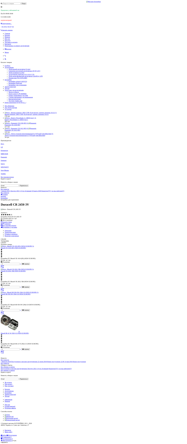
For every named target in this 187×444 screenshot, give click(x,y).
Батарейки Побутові (15, 83)
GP (2, 147)
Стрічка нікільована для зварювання (21, 97)
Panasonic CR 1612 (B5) (12, 130)
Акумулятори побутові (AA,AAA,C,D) (21, 74)
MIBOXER (4, 154)
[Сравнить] (2, 266)
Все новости (5, 189)
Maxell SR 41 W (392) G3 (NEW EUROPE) (15, 333)
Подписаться (24, 185)
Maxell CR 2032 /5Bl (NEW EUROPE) (13, 271)
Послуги (7, 40)
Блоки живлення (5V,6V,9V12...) (15, 102)
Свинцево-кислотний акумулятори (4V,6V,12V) (24, 71)
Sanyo (3, 164)
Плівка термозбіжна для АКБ (18, 95)
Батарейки (8, 80)
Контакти (8, 44)
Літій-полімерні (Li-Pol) (16, 73)
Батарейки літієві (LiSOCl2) (18, 81)
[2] (3, 215)
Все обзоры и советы (8, 367)
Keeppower (4, 150)
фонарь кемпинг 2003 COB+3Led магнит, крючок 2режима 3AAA (27, 114)
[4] (7, 215)
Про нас (7, 39)
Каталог (7, 35)
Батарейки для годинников (17, 85)
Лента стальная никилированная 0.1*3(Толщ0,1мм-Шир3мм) (25, 135)
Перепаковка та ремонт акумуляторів (17, 46)
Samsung (3, 160)
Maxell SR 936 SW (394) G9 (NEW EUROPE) (15, 294)
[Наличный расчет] (11, 418)
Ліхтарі (7, 88)
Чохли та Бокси (14, 92)
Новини (7, 37)
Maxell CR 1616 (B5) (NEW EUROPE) (13, 248)
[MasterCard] (9, 416)
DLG (2, 144)
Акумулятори (9, 67)
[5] (9, 215)
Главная (7, 33)
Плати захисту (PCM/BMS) (18, 94)
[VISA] (7, 415)
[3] (5, 215)
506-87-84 (7, 27)
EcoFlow (7, 66)
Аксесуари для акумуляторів (14, 90)
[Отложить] (2, 267)
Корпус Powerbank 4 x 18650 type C (16, 120)
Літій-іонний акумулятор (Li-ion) (19, 69)
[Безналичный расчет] (12, 420)
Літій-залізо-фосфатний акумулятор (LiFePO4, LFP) (26, 76)
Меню (7, 52)
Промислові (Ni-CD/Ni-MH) (18, 78)
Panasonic (4, 157)
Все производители (7, 177)
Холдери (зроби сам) (15, 101)
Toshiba (3, 174)
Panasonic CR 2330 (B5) (12, 125)
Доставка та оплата (11, 42)
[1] (2, 215)
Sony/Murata (5, 170)
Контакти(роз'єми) (15, 99)
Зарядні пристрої (10, 87)
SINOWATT (5, 167)
